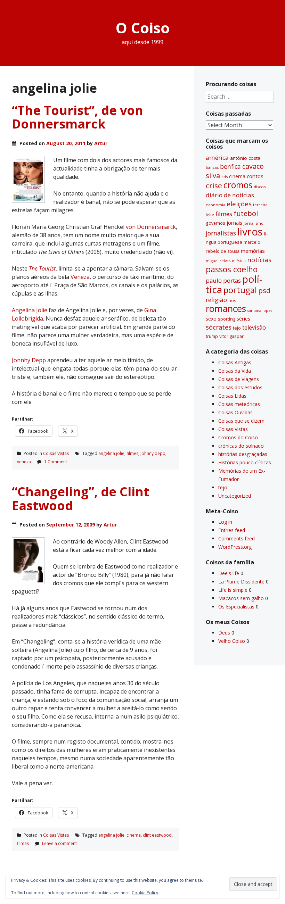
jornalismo (253, 223)
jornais (234, 222)
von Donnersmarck (151, 227)
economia (215, 204)
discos (260, 186)
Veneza (80, 277)
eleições (239, 203)
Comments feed (236, 538)
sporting (226, 319)
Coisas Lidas (232, 395)
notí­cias (259, 259)
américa (217, 157)
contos (255, 176)
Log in (225, 522)
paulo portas (223, 280)
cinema (134, 835)
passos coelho (232, 269)
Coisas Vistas (56, 453)
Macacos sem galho (241, 598)
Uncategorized (234, 495)
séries (243, 318)
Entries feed (231, 530)
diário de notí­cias (230, 195)
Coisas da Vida (234, 370)
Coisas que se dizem (241, 420)
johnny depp (152, 453)
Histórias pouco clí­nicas (244, 462)
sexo (211, 318)
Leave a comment (59, 843)
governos (215, 223)
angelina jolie (111, 453)
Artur (100, 143)
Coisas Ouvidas (235, 412)
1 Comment (55, 462)
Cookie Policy (145, 893)
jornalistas (221, 233)
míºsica (239, 261)
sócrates (218, 327)
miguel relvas (218, 260)
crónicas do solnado (241, 445)
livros (250, 232)
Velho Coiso (231, 641)
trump (212, 336)
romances (226, 308)
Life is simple (232, 590)
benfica (230, 166)
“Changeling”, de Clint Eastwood (80, 498)
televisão (254, 327)
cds (224, 176)
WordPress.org (235, 547)
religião (216, 300)
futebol (246, 213)
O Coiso (143, 28)
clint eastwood (157, 835)
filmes (132, 453)
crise (214, 185)
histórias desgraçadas (242, 454)
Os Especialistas (236, 606)
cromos (237, 185)
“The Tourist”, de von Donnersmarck (77, 117)
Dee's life (228, 573)
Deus (224, 632)
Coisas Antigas (234, 362)
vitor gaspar (231, 336)
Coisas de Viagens (238, 379)
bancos (212, 167)
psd (264, 290)
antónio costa (245, 158)
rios (232, 300)
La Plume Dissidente (241, 581)
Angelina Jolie (30, 310)
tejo (237, 328)
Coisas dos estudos (240, 387)
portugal (240, 290)
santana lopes (259, 310)
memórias (253, 250)
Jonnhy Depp (29, 360)
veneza (24, 462)
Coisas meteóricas (239, 404)
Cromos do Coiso (238, 437)
